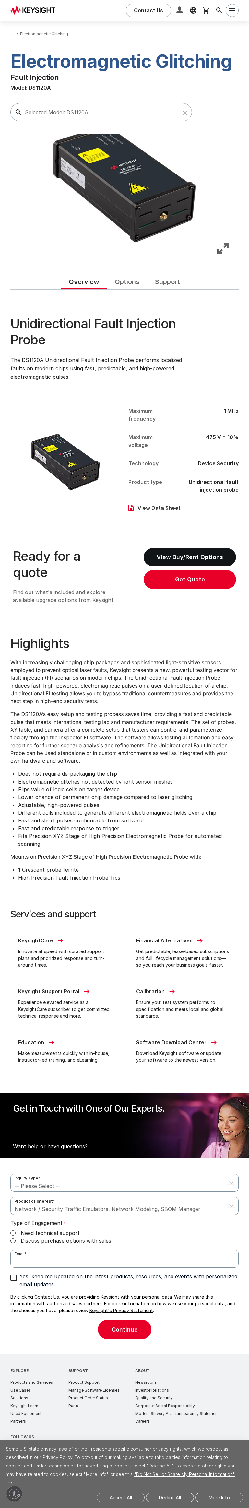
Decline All (170, 1497)
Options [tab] (127, 282)
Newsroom (145, 1382)
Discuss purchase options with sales (66, 1241)
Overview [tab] (84, 282)
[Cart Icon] (206, 10)
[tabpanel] (124, 822)
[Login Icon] (180, 10)
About (142, 1370)
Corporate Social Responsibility (165, 1405)
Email (20, 1253)
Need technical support (50, 1233)
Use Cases (20, 1390)
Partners (18, 1421)
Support (78, 1370)
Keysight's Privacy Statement (121, 1310)
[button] (185, 113)
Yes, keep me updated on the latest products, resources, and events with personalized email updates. (128, 1280)
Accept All (121, 1497)
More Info (219, 1497)
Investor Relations (152, 1390)
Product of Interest (34, 1201)
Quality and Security (154, 1397)
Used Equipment (26, 1413)
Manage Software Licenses (94, 1390)
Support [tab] (167, 282)
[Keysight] (35, 10)
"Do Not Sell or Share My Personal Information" (184, 1474)
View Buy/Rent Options (190, 557)
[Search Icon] (219, 10)
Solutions (19, 1397)
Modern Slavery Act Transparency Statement (177, 1413)
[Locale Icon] (193, 10)
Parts (73, 1405)
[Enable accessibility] (14, 1494)
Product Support (84, 1382)
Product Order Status (88, 1397)
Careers (142, 1421)
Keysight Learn (24, 1405)
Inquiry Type (27, 1178)
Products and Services (31, 1382)
